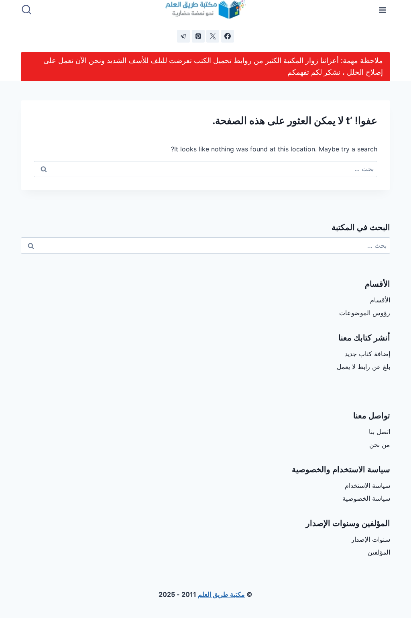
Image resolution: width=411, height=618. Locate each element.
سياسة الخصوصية (366, 498)
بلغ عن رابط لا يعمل (363, 367)
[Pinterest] (198, 36)
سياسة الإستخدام (367, 485)
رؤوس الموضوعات (364, 313)
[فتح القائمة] (382, 10)
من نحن (379, 445)
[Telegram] (183, 36)
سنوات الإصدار (370, 539)
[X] (212, 36)
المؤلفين (379, 552)
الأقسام (380, 300)
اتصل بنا (379, 432)
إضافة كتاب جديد (367, 354)
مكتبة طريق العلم (221, 594)
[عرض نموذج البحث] (26, 10)
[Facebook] (227, 36)
